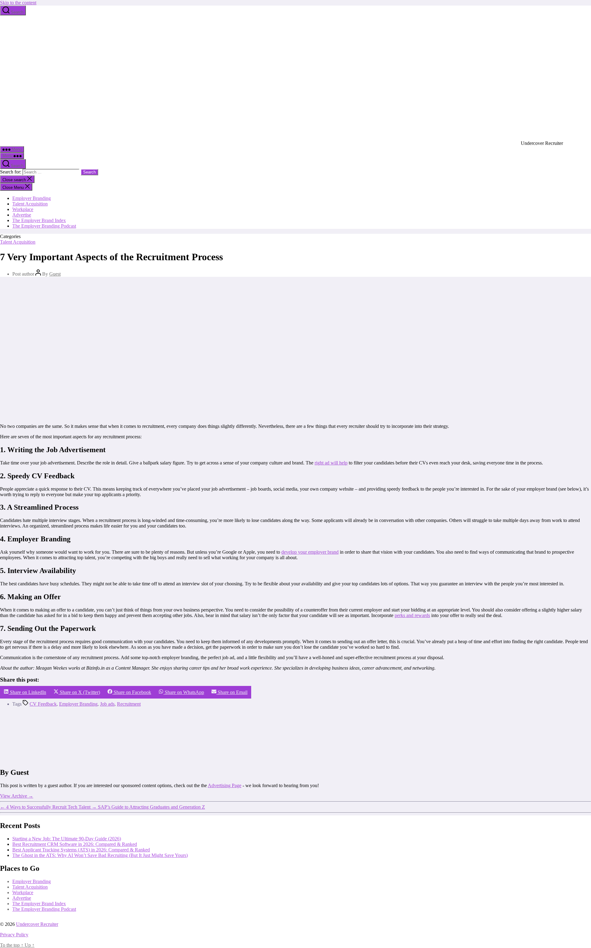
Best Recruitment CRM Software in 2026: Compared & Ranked (74, 844)
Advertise (21, 214)
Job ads (107, 704)
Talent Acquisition (30, 203)
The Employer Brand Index (39, 220)
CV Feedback (43, 704)
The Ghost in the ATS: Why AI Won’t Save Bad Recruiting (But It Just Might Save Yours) (100, 855)
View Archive (16, 796)
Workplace (22, 209)
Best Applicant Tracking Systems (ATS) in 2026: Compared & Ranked (81, 849)
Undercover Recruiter (37, 924)
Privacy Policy (14, 934)
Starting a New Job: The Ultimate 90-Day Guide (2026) (66, 838)
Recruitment (129, 704)
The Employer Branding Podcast (44, 226)
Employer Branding (31, 198)
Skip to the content (18, 2)
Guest (55, 274)
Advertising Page (224, 785)
